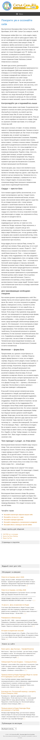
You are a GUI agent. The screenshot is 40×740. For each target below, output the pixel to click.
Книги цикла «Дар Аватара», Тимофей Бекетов (17, 649)
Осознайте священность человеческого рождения (20, 522)
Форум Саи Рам (7, 538)
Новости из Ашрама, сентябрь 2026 (13, 590)
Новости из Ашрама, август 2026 (12, 577)
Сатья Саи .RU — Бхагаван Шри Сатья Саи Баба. (23, 734)
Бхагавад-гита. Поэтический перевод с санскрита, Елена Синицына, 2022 (18, 692)
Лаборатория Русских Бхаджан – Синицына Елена (19, 662)
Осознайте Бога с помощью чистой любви (18, 524)
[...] (27, 585)
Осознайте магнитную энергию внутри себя (18, 514)
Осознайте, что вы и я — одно (14, 517)
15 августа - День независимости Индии (15, 605)
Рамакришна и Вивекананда (11, 618)
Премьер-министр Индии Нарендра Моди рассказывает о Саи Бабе (15, 709)
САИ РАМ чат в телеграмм (10, 534)
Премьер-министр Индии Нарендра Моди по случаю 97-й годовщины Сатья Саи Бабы (19, 676)
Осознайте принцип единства (13, 519)
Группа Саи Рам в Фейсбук (10, 536)
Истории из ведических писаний (12, 630)
